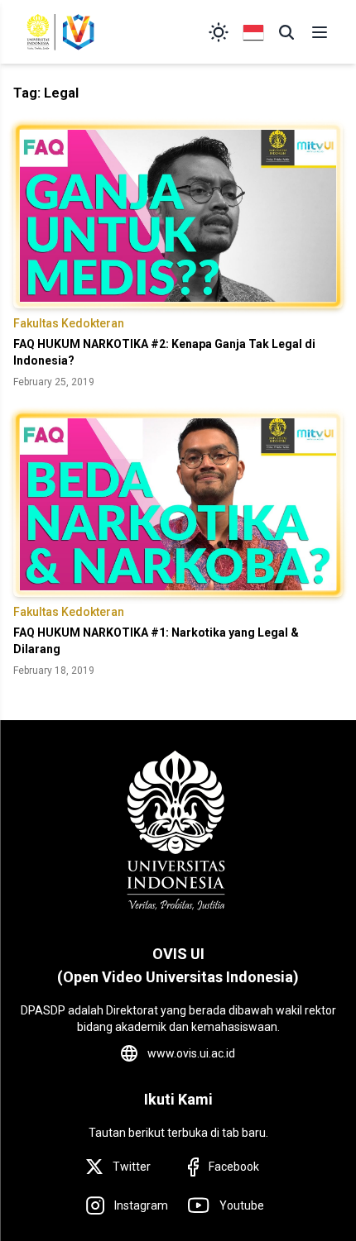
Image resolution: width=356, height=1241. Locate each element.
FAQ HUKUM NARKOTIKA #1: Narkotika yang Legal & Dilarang (156, 641)
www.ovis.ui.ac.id (191, 1053)
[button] (286, 32)
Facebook (234, 1166)
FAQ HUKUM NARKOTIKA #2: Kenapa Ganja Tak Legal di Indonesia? (164, 352)
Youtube (241, 1205)
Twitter (132, 1166)
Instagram (141, 1205)
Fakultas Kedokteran (68, 323)
